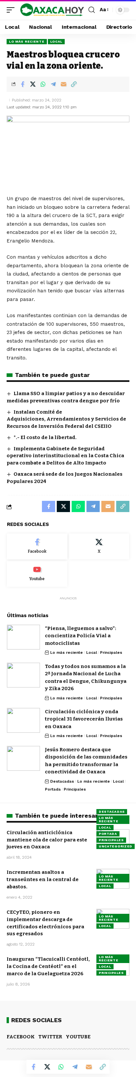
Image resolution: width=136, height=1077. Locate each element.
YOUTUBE (78, 1037)
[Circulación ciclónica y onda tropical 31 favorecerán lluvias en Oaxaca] (23, 720)
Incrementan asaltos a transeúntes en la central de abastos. (43, 879)
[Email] (63, 84)
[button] (12, 10)
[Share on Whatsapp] (43, 84)
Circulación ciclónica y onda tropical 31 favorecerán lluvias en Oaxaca (84, 719)
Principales (111, 652)
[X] (99, 546)
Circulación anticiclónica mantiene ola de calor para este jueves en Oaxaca (47, 840)
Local (56, 41)
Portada (53, 789)
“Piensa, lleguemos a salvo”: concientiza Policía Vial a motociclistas (80, 635)
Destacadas (62, 781)
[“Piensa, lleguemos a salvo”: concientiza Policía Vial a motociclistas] (23, 637)
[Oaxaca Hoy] (52, 10)
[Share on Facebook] (22, 84)
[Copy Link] (73, 84)
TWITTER (50, 1037)
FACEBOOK (21, 1037)
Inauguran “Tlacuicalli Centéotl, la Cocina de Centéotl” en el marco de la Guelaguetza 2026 (48, 966)
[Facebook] (37, 546)
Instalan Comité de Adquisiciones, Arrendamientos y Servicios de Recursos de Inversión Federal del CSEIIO (66, 419)
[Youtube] (37, 574)
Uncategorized (115, 846)
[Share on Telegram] (53, 84)
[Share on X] (32, 84)
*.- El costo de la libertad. (45, 437)
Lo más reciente (27, 41)
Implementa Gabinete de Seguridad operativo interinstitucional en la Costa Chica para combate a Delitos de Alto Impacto (65, 456)
